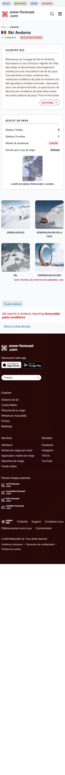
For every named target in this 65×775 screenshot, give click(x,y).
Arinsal (55, 150)
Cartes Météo (9, 405)
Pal (16, 275)
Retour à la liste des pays (17, 326)
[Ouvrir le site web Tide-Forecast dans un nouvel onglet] (34, 3)
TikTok (46, 455)
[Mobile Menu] (60, 14)
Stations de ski (10, 399)
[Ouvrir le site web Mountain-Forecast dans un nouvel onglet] (20, 3)
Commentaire (44, 528)
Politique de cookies (11, 549)
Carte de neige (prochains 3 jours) (32, 184)
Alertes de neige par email (16, 450)
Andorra (14, 27)
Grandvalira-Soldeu (49, 275)
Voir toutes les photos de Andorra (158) (39, 280)
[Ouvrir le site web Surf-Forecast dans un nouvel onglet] (6, 3)
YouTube (47, 461)
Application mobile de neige (17, 455)
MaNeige (6, 426)
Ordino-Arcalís (15, 232)
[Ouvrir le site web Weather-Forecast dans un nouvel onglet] (47, 3)
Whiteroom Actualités (13, 415)
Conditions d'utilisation (12, 544)
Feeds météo (9, 466)
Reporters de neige (12, 461)
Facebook (47, 445)
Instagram (47, 450)
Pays (3, 27)
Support (36, 521)
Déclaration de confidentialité (40, 544)
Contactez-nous (54, 521)
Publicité (22, 521)
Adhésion (7, 445)
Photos (5, 421)
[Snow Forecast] (17, 13)
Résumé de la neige (13, 410)
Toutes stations (12, 304)
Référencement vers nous (16, 528)
